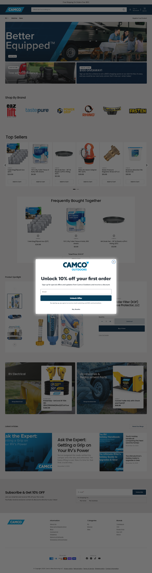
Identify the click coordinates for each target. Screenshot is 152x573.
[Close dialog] (113, 262)
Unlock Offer (76, 298)
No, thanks (76, 309)
